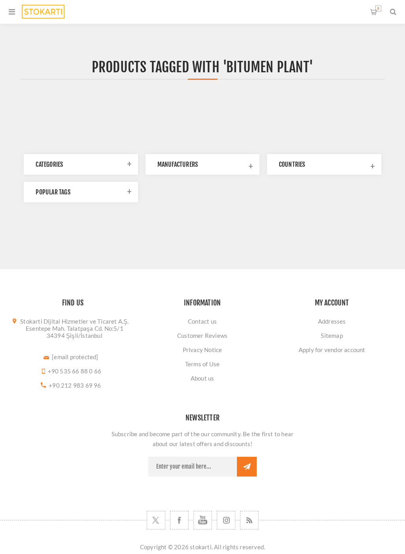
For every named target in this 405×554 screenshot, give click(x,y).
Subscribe (247, 467)
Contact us (202, 321)
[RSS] (249, 520)
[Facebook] (179, 520)
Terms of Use (202, 363)
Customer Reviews (202, 335)
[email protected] (75, 356)
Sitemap (332, 335)
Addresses (332, 321)
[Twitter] (156, 520)
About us (202, 378)
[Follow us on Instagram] (226, 520)
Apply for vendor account (332, 349)
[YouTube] (202, 520)
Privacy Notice (202, 349)
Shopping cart (378, 8)
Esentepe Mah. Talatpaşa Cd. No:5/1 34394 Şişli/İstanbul (74, 332)
